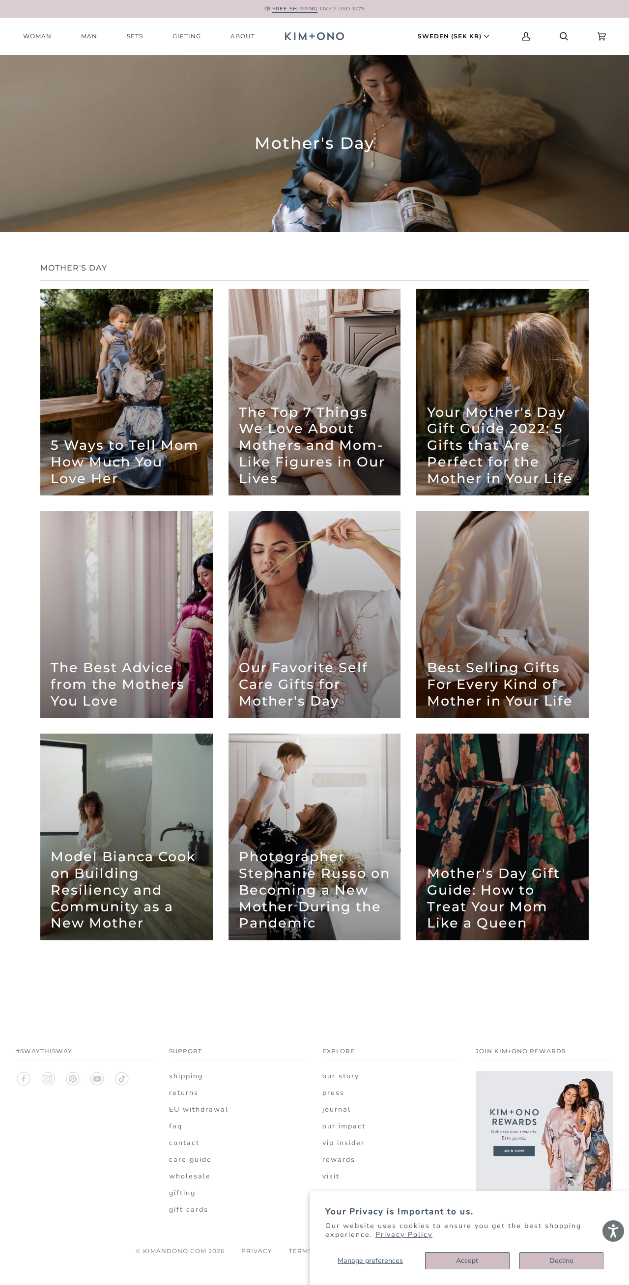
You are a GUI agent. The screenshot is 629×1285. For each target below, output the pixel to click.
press (333, 1092)
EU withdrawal (199, 1109)
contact (184, 1143)
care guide (190, 1159)
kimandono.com (174, 1251)
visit (331, 1176)
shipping (186, 1076)
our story (340, 1076)
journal (336, 1109)
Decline (561, 1260)
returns (184, 1092)
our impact (344, 1126)
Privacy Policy (403, 1234)
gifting (182, 1193)
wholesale (190, 1176)
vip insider (343, 1143)
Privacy (256, 1251)
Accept (467, 1260)
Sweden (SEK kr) (451, 36)
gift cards (188, 1209)
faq (175, 1126)
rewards (338, 1159)
